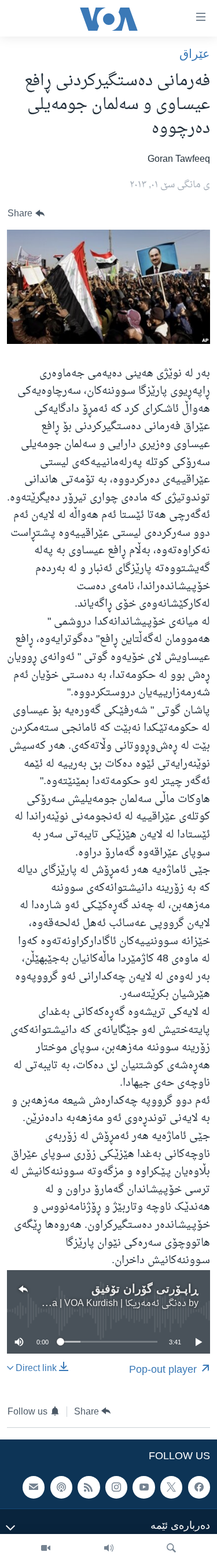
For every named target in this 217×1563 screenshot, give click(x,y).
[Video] (45, 1548)
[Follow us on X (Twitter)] (171, 1487)
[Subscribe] (34, 1487)
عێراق (194, 53)
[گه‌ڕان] (171, 1548)
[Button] (26, 214)
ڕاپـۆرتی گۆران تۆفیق (144, 1288)
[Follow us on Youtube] (144, 1487)
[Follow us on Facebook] (199, 1487)
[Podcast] (61, 1487)
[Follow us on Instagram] (116, 1487)
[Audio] (108, 1548)
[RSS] (89, 1487)
